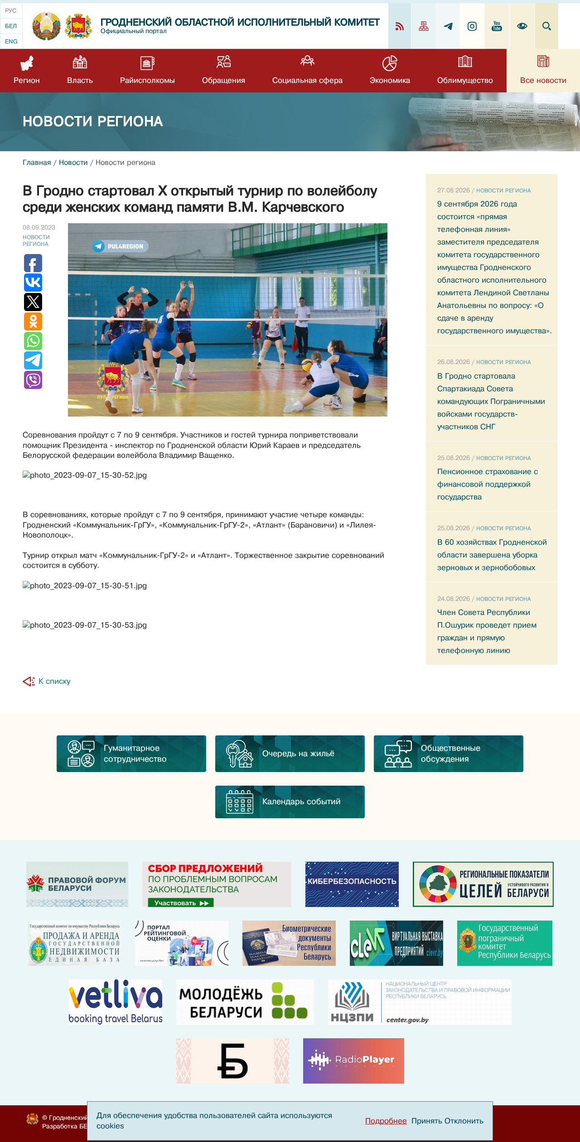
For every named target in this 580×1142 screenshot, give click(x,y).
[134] (352, 884)
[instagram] (472, 26)
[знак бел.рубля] (232, 1061)
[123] (74, 943)
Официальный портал (134, 31)
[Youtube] (497, 26)
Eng (11, 41)
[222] (289, 943)
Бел (11, 26)
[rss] (399, 26)
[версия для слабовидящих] (522, 26)
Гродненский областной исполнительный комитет (240, 22)
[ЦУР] (483, 884)
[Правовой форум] (77, 884)
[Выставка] (396, 943)
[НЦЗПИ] (420, 1002)
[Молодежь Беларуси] (245, 1002)
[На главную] (46, 26)
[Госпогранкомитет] (504, 943)
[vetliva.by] (115, 1002)
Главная (37, 162)
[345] (181, 943)
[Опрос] (216, 884)
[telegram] (448, 26)
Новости (73, 162)
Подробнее (386, 1121)
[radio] (353, 1061)
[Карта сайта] (423, 26)
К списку (54, 681)
